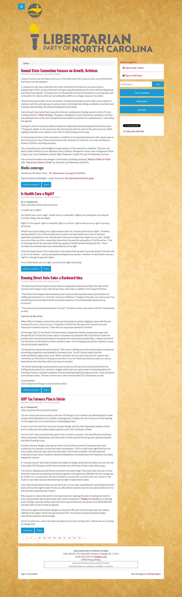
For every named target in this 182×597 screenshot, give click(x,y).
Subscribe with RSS (135, 131)
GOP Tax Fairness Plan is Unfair (43, 398)
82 (40, 538)
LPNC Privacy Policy (91, 559)
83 (45, 538)
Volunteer (142, 101)
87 (65, 538)
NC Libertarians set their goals (79, 178)
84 (50, 538)
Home (26, 63)
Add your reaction (31, 184)
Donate (142, 109)
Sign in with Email (133, 75)
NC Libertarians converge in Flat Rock (67, 173)
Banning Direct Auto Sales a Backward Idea (51, 277)
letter (81, 289)
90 (79, 538)
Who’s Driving (45, 115)
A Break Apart (154, 574)
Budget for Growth (90, 499)
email (34, 574)
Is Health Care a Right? (37, 193)
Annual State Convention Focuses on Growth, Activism (59, 70)
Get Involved (142, 92)
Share (46, 184)
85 (55, 538)
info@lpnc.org (99, 556)
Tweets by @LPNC (128, 62)
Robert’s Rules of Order (99, 159)
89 (75, 538)
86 (60, 538)
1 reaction (27, 530)
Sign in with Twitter (134, 68)
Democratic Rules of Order (39, 162)
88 (70, 538)
